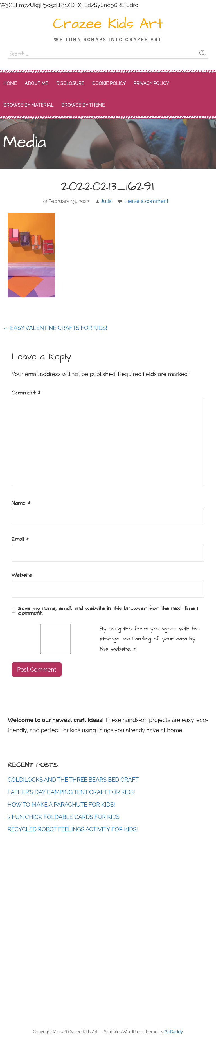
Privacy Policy (151, 83)
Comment (26, 393)
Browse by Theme (83, 105)
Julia (106, 201)
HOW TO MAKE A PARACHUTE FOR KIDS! (61, 804)
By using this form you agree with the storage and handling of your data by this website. (150, 639)
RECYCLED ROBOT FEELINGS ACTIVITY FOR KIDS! (73, 829)
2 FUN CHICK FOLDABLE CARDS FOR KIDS (64, 817)
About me (36, 83)
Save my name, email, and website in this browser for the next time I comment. (108, 610)
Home (10, 83)
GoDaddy (174, 1031)
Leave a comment (146, 201)
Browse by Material (28, 105)
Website (22, 575)
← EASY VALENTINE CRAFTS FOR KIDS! (55, 327)
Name (21, 503)
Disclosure (70, 83)
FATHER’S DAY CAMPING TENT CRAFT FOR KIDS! (71, 792)
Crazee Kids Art (108, 24)
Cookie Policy (109, 83)
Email (20, 539)
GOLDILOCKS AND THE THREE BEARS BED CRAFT (73, 779)
